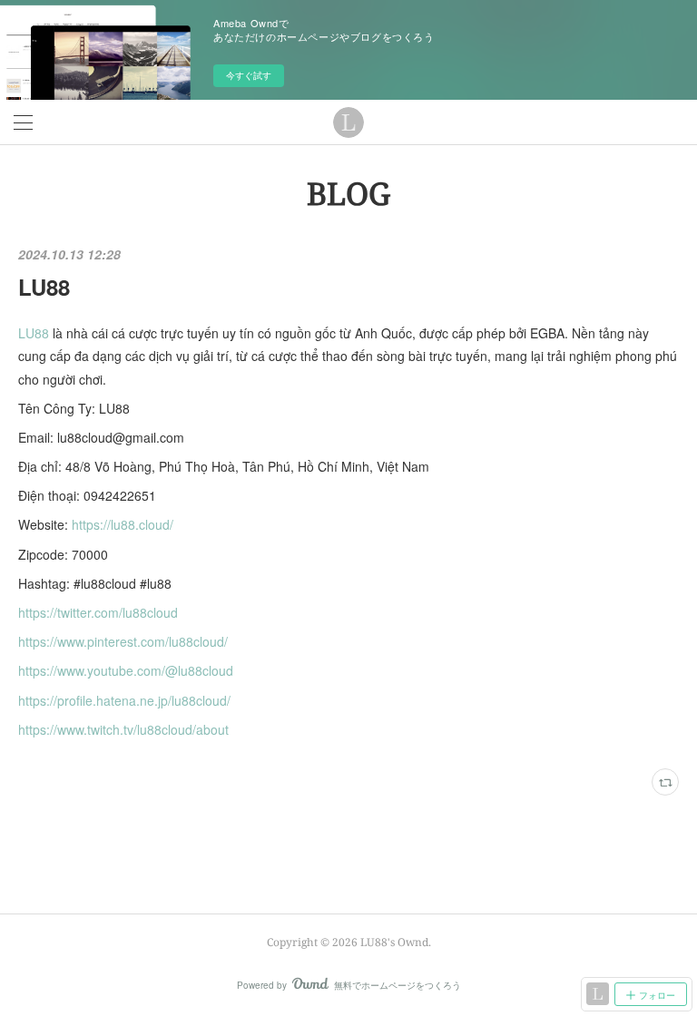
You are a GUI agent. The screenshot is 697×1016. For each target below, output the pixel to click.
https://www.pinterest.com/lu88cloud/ (123, 641)
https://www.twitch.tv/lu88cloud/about (123, 729)
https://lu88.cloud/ (122, 524)
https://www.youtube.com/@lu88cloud (125, 670)
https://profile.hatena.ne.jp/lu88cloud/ (124, 700)
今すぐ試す (248, 75)
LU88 (44, 286)
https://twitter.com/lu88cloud (98, 612)
